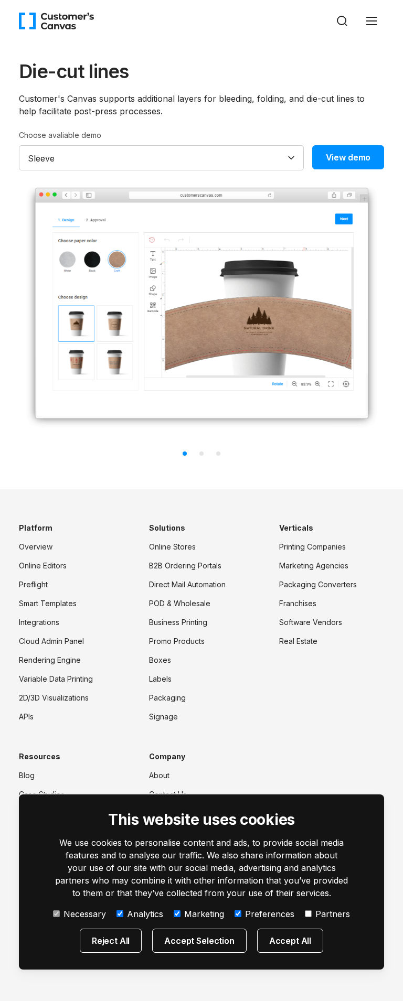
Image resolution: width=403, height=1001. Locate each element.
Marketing (204, 914)
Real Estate (298, 641)
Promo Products (177, 641)
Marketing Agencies (313, 565)
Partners (332, 914)
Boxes (160, 659)
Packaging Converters (318, 584)
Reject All (111, 940)
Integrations (39, 622)
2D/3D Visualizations (54, 697)
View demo (348, 157)
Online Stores (172, 546)
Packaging (167, 697)
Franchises (297, 603)
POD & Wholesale (179, 603)
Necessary (84, 914)
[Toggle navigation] (371, 21)
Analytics (145, 914)
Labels (160, 678)
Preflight (33, 584)
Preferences (269, 914)
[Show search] (342, 21)
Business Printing (178, 622)
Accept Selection (199, 940)
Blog (27, 775)
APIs (26, 716)
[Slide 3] (218, 453)
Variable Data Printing (56, 678)
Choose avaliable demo (60, 135)
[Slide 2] (201, 453)
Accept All (290, 940)
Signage (163, 716)
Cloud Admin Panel (51, 641)
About (159, 775)
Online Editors (43, 565)
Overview (35, 546)
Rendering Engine (50, 659)
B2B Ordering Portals (185, 565)
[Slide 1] (184, 453)
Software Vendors (310, 622)
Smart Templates (48, 603)
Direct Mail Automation (187, 584)
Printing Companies (312, 546)
